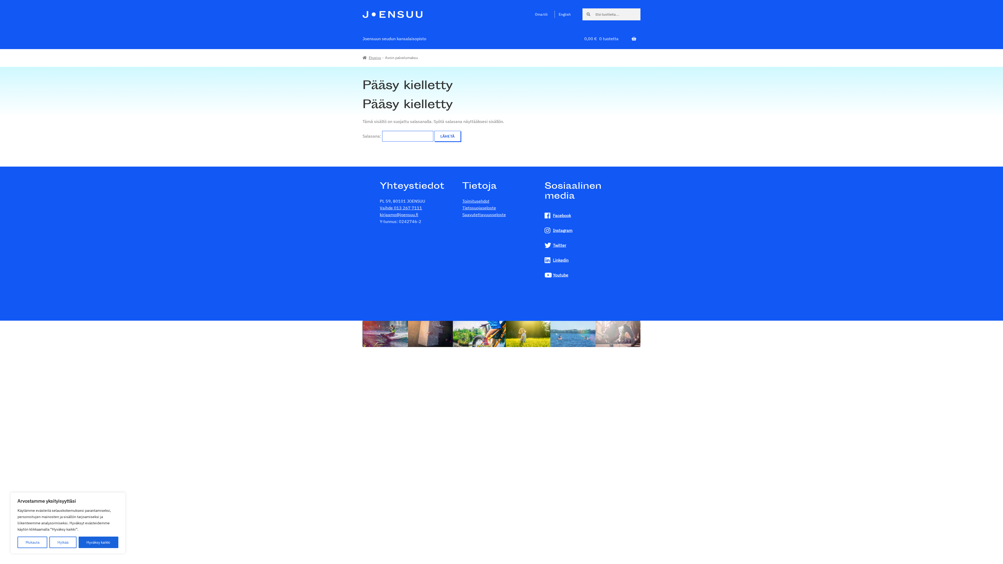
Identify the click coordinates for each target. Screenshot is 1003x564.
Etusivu (375, 57)
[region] (67, 523)
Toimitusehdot (475, 201)
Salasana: (372, 136)
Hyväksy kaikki (98, 542)
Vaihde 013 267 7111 (401, 207)
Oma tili (541, 14)
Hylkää (62, 542)
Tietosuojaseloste (479, 207)
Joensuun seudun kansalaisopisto (394, 38)
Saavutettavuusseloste (484, 214)
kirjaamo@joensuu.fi (399, 214)
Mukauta (32, 542)
